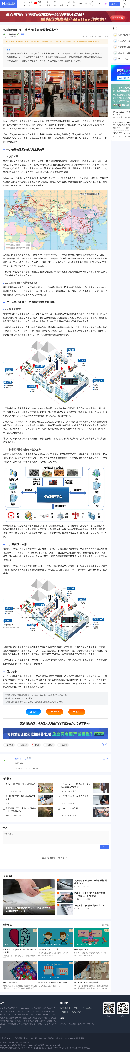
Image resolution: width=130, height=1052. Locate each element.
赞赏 (35, 712)
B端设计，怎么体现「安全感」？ (89, 905)
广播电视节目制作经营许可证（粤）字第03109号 (16, 1048)
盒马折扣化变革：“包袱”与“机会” (20, 784)
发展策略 (10, 745)
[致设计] (65, 1012)
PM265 (9, 1038)
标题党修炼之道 (81, 949)
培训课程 (30, 3)
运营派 (16, 1042)
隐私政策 (63, 1024)
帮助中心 (90, 1024)
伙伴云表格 (42, 1038)
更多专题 (105, 925)
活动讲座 (48, 3)
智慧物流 (24, 745)
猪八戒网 (34, 1038)
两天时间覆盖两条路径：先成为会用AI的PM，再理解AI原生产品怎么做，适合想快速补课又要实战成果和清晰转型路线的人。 (54, 41)
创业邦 (66, 1038)
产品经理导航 (18, 1038)
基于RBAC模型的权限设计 (86, 982)
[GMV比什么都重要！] (101, 812)
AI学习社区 (74, 1038)
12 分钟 (105, 36)
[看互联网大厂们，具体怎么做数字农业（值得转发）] (45, 812)
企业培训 (61, 3)
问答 (55, 3)
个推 (56, 1038)
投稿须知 (72, 1024)
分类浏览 (39, 3)
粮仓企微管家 (24, 1042)
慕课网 (81, 1038)
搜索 (92, 3)
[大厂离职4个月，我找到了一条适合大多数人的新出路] (101, 788)
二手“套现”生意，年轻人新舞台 (75, 796)
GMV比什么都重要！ (70, 808)
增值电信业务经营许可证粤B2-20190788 (48, 1048)
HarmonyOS (83, 4)
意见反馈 (81, 1024)
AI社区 (68, 3)
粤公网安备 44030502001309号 (49, 1045)
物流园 (37, 745)
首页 (24, 3)
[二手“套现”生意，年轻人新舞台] (101, 800)
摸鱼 (74, 3)
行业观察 (50, 745)
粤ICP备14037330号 (30, 1045)
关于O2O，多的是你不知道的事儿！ (54, 982)
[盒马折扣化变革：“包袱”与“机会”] (45, 788)
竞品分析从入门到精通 (48, 949)
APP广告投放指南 (11, 982)
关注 (22, 34)
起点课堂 (27, 1038)
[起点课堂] (65, 1008)
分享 (104, 745)
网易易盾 (51, 1038)
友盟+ (61, 1038)
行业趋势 (64, 745)
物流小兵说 (12, 34)
